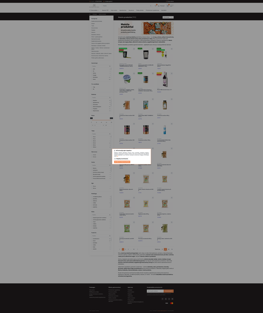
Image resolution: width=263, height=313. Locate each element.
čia (117, 156)
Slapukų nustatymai (122, 158)
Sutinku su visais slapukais (122, 162)
